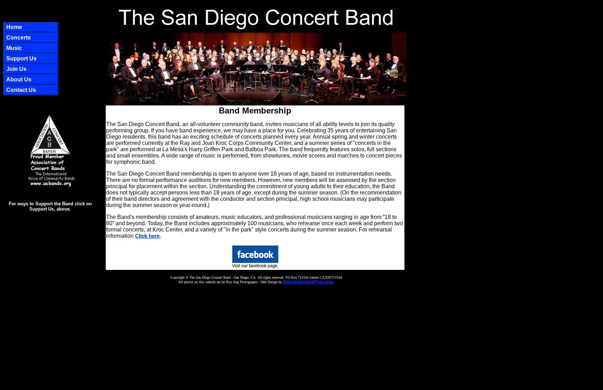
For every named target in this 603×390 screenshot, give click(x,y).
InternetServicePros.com (308, 281)
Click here (147, 236)
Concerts (18, 38)
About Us (18, 79)
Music (14, 48)
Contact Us (21, 90)
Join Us (16, 69)
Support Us (21, 58)
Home (14, 27)
